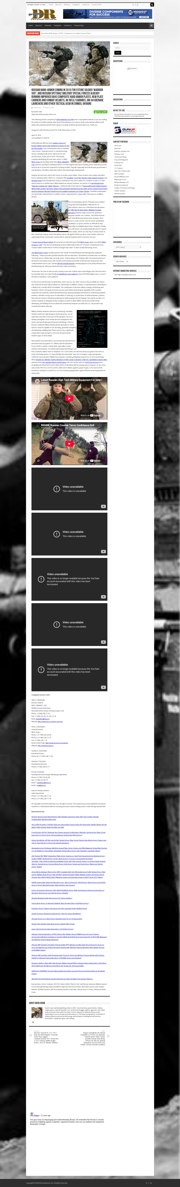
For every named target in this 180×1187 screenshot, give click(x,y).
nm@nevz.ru (41, 785)
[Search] (152, 5)
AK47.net (117, 148)
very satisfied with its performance (54, 362)
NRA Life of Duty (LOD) (122, 171)
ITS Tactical (118, 168)
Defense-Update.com (122, 151)
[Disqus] (69, 1078)
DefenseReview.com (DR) (65, 119)
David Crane (37, 107)
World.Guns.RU (119, 194)
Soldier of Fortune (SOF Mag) (124, 188)
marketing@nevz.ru (42, 719)
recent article (43, 242)
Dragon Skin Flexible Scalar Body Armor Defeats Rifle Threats (53, 924)
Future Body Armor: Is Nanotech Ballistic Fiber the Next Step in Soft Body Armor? (60, 903)
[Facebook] (135, 4)
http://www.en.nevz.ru (45, 746)
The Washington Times (39, 253)
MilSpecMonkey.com (121, 182)
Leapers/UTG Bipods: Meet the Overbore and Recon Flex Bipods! (63, 33)
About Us (58, 5)
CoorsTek (77, 178)
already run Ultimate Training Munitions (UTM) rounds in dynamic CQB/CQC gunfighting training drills (71, 360)
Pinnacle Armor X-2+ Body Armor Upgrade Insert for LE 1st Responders (56, 919)
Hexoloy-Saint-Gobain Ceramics (93, 178)
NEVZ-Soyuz (35, 162)
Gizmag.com (118, 162)
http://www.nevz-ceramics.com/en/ (50, 722)
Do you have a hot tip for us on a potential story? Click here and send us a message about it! (131, 115)
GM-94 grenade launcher (66, 263)
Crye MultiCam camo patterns (67, 274)
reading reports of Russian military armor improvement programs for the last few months (50, 145)
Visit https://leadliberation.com (125, 275)
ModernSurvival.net (121, 185)
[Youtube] (137, 4)
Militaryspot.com (120, 179)
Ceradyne (70, 178)
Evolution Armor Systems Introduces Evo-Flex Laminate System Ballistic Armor (59, 908)
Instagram (76, 5)
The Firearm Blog (120, 157)
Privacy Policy (96, 5)
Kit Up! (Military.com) (121, 177)
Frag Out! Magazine (121, 160)
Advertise (67, 5)
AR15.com (117, 146)
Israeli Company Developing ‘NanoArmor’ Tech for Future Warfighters (56, 914)
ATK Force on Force (92, 362)
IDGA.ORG (118, 165)
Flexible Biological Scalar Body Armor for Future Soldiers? (51, 898)
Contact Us (86, 5)
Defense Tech (119, 154)
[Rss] (133, 4)
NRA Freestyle (119, 174)
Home (51, 5)
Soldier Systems (120, 191)
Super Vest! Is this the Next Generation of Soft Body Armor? (52, 929)
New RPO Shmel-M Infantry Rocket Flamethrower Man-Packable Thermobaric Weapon (62, 979)
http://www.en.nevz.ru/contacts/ (57, 743)
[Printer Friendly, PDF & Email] (100, 112)
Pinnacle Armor (36, 181)
